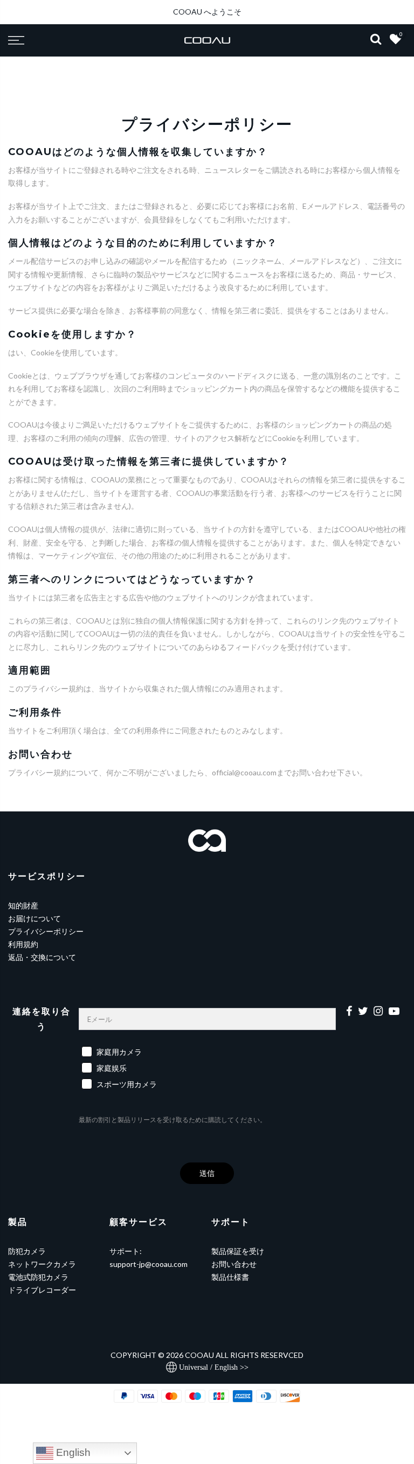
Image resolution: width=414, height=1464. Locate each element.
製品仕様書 (230, 1276)
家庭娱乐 (111, 1068)
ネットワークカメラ (42, 1264)
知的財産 (23, 905)
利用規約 (23, 944)
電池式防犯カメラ (38, 1276)
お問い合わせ (234, 1264)
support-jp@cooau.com (148, 1264)
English (72, 1452)
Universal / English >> (213, 1367)
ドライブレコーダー (42, 1289)
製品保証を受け (237, 1251)
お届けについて (34, 918)
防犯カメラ (27, 1251)
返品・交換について (42, 957)
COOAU (199, 1355)
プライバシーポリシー (46, 931)
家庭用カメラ (119, 1051)
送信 (207, 1173)
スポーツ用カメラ (126, 1084)
